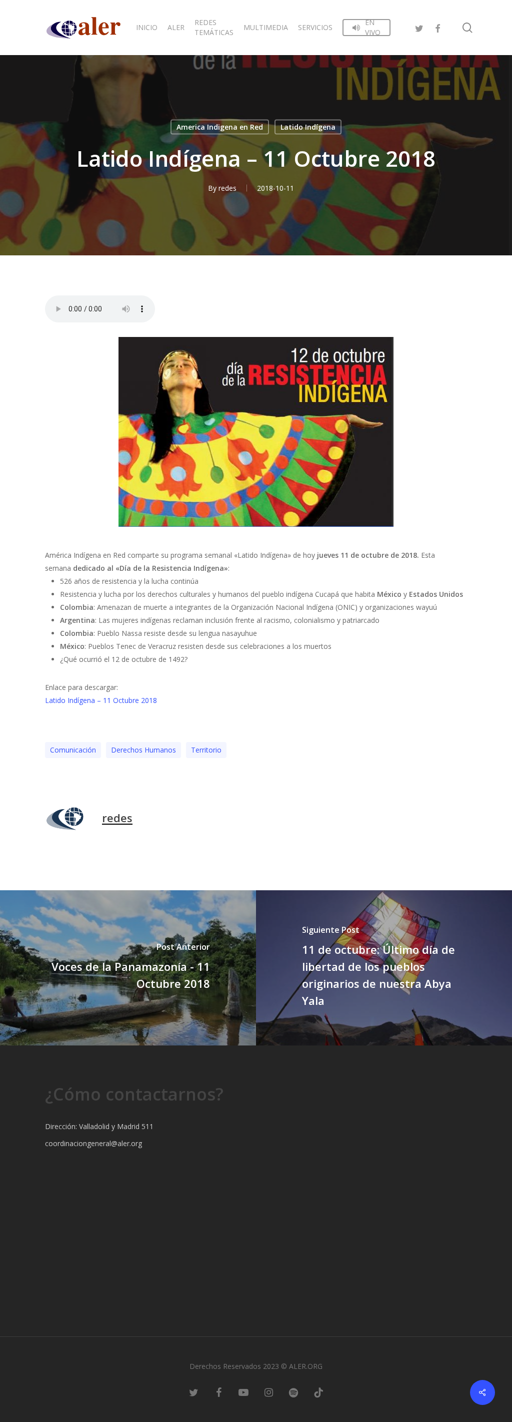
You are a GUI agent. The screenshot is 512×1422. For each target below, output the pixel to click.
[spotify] (293, 1391)
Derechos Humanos (143, 750)
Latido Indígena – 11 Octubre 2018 (101, 700)
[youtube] (243, 1391)
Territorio (206, 750)
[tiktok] (318, 1391)
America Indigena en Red (219, 127)
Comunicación (73, 750)
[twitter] (419, 27)
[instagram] (268, 1391)
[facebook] (437, 27)
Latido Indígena (308, 127)
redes (227, 188)
